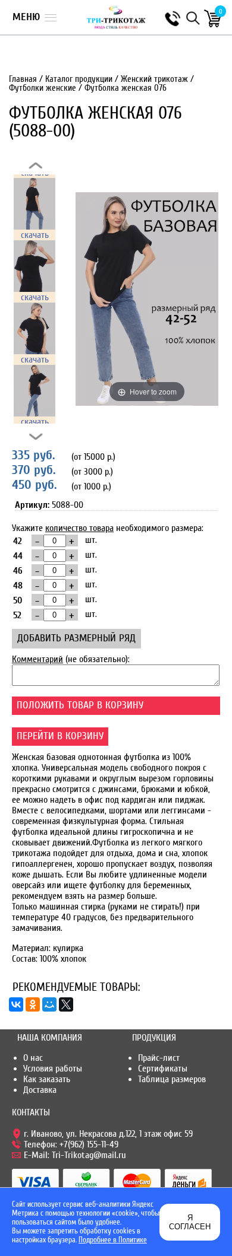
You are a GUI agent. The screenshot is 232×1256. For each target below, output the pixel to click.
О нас (33, 1058)
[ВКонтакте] (16, 1004)
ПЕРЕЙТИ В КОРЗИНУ (60, 736)
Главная (23, 79)
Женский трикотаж (154, 79)
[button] (35, 17)
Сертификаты (162, 1068)
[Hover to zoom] (147, 298)
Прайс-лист (159, 1058)
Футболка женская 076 (125, 88)
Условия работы (52, 1068)
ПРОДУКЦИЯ (154, 1037)
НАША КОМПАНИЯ (49, 1037)
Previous (36, 165)
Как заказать (46, 1079)
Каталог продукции (78, 79)
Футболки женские (42, 88)
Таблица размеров (172, 1079)
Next (36, 437)
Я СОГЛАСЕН (190, 1222)
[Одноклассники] (33, 1004)
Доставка (40, 1090)
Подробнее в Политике (113, 1239)
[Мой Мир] (49, 1004)
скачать (35, 235)
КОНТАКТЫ (31, 1112)
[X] (66, 1004)
